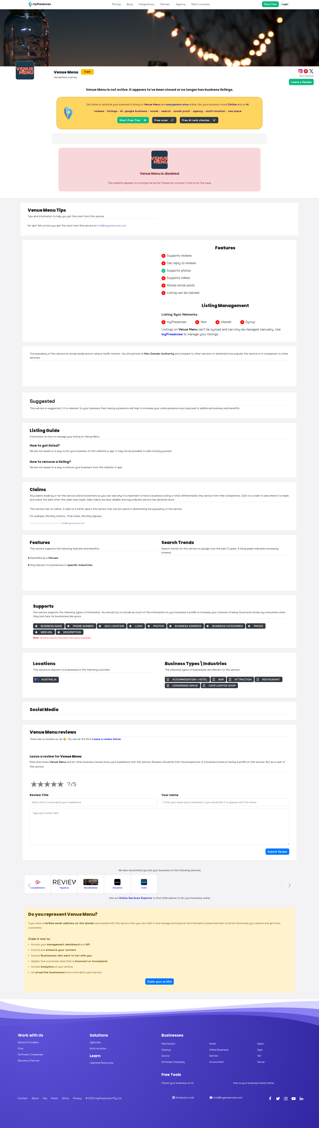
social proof (181, 111)
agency (198, 111)
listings (112, 111)
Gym (260, 1049)
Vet (259, 1055)
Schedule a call (184, 1097)
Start (270, 4)
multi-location (215, 111)
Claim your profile (159, 981)
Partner (165, 4)
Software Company (173, 1062)
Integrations (146, 4)
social (154, 111)
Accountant (216, 1062)
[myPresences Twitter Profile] (278, 1099)
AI (121, 111)
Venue (261, 1062)
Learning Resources (101, 1062)
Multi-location (98, 1048)
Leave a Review (301, 82)
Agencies (95, 1042)
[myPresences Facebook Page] (270, 1099)
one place (234, 111)
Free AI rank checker (196, 120)
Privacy (77, 1098)
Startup (166, 1049)
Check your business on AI (177, 1083)
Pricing (116, 4)
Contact (23, 1098)
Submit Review (277, 851)
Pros (20, 1048)
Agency (181, 4)
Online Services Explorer (135, 898)
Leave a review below (106, 739)
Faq (45, 1098)
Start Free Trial (129, 120)
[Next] (289, 885)
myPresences (172, 334)
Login (285, 4)
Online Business (219, 1049)
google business (136, 111)
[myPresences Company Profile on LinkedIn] (301, 1099)
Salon (260, 1043)
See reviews (306, 75)
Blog (130, 4)
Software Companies (30, 1054)
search (166, 111)
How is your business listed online (253, 1083)
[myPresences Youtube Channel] (293, 1099)
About (35, 1098)
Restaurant (168, 1043)
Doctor (165, 1055)
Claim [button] (87, 71)
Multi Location (201, 4)
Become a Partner (29, 1060)
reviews (99, 111)
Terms (65, 1098)
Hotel (212, 1043)
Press (54, 1098)
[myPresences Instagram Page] (286, 1099)
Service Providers (28, 1042)
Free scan (161, 120)
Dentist (213, 1055)
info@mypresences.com (111, 225)
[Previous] (29, 885)
